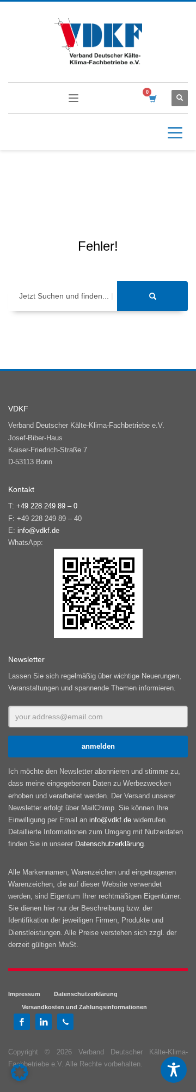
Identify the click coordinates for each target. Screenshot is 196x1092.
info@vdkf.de (38, 530)
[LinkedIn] (43, 1022)
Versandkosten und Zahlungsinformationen (84, 1007)
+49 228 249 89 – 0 (46, 506)
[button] (19, 1072)
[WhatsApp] (65, 1022)
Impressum (24, 994)
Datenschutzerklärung (109, 844)
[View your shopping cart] (152, 98)
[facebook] (22, 1022)
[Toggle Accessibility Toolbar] (174, 1069)
